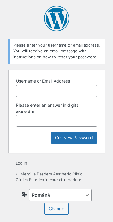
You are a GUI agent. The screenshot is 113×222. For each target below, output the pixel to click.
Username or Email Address (43, 80)
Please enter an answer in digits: (48, 105)
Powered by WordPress (56, 18)
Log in (21, 163)
